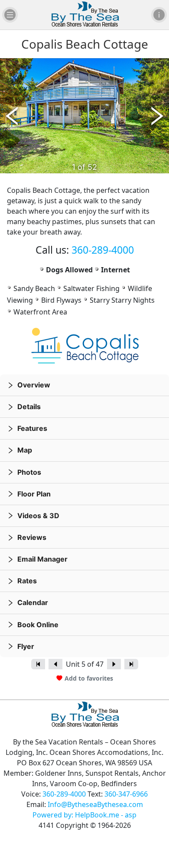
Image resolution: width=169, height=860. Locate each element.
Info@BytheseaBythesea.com (95, 804)
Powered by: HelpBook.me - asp (84, 815)
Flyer (25, 646)
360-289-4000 (103, 250)
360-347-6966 (126, 794)
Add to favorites (89, 678)
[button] (84, 385)
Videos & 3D (38, 515)
